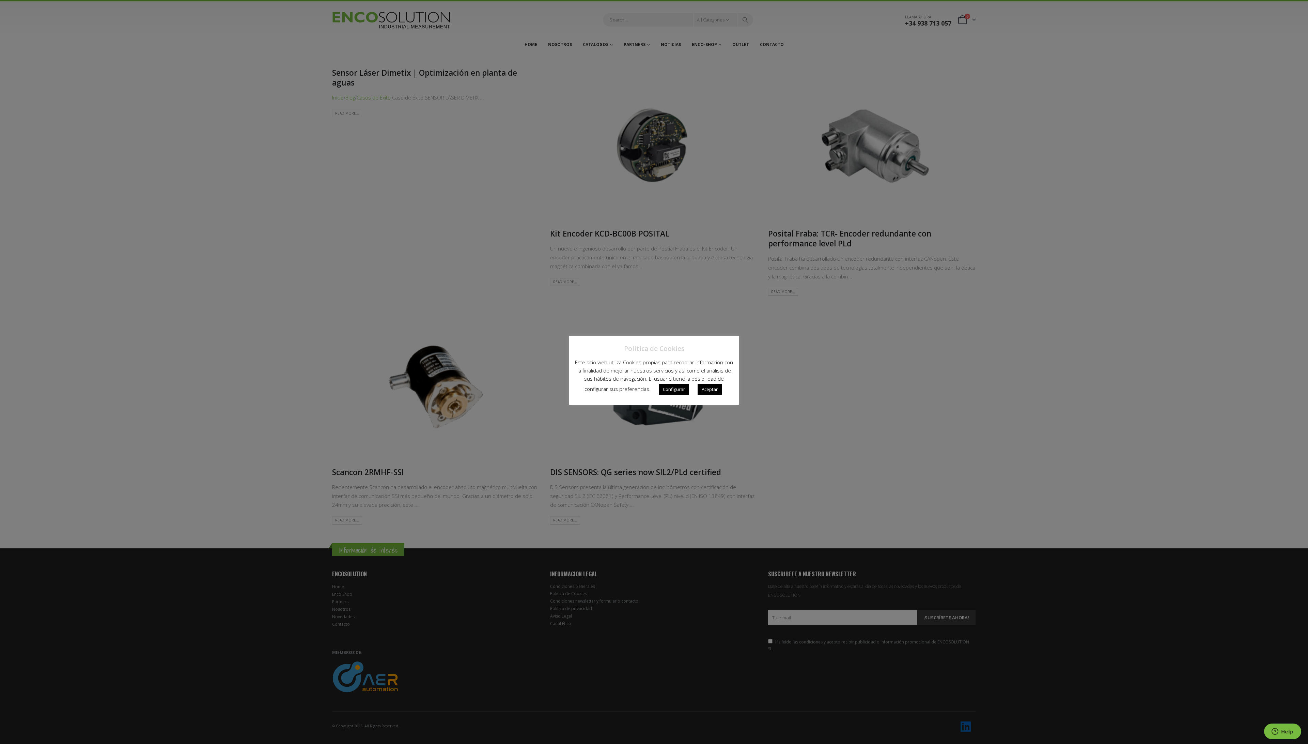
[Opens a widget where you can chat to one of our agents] (1282, 732)
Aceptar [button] (710, 389)
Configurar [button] (674, 389)
